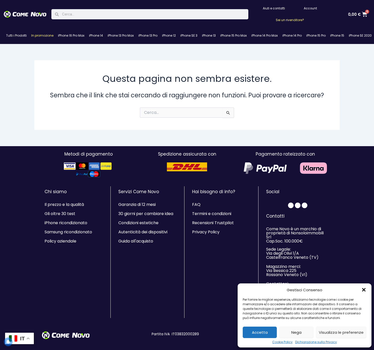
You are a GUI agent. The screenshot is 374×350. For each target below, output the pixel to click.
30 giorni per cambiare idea (145, 214)
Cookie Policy (282, 342)
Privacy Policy (206, 232)
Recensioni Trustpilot (213, 223)
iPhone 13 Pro (147, 35)
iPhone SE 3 (188, 35)
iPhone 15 (337, 35)
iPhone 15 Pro (316, 35)
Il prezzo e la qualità (64, 204)
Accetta (260, 332)
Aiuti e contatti (274, 8)
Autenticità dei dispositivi (142, 232)
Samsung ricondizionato (68, 232)
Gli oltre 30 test (60, 214)
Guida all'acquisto (135, 241)
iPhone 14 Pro (292, 35)
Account (310, 8)
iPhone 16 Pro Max (71, 35)
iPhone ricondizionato (66, 223)
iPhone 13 (209, 35)
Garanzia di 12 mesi (137, 204)
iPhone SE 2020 (360, 35)
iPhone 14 (96, 35)
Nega (296, 332)
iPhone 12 (169, 35)
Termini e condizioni (211, 214)
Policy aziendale (60, 241)
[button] (363, 289)
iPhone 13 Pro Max (121, 35)
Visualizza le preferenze (341, 332)
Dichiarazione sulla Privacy (316, 342)
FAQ (196, 204)
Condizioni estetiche (138, 223)
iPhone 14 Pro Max (264, 35)
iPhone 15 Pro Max (233, 35)
